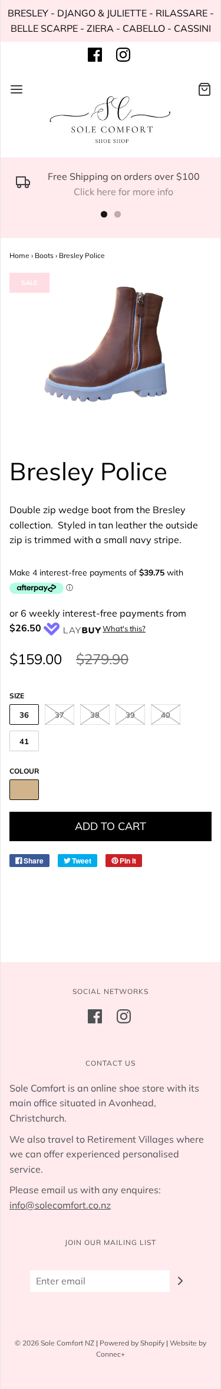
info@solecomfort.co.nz (60, 1205)
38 (95, 714)
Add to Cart (110, 826)
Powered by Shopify (132, 1342)
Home (19, 255)
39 (130, 714)
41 (24, 741)
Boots (44, 255)
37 (59, 714)
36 (24, 714)
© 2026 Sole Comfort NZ (54, 1342)
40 (165, 714)
